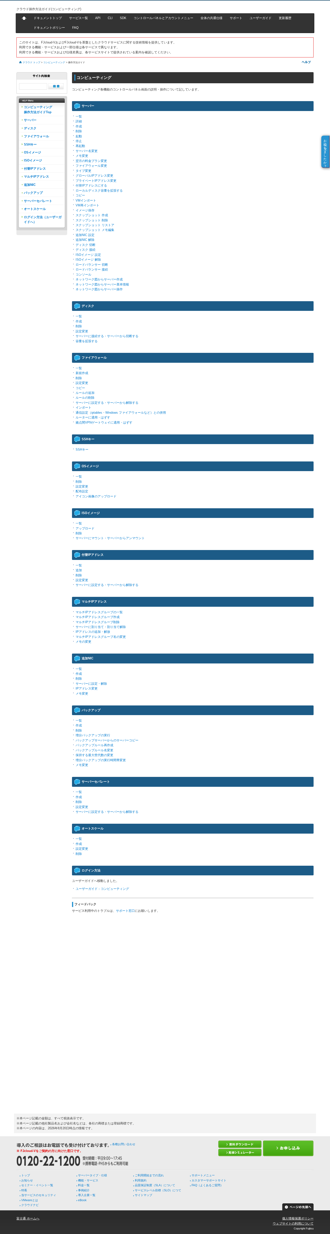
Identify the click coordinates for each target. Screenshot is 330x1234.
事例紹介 (84, 1190)
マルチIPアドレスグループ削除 (98, 622)
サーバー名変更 (87, 151)
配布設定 (82, 491)
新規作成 (82, 373)
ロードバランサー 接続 (92, 269)
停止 (79, 141)
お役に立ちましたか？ (325, 151)
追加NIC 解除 (85, 240)
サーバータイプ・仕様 (92, 1175)
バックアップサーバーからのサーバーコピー (107, 740)
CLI (110, 18)
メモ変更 (82, 156)
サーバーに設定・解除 (91, 683)
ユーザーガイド (261, 18)
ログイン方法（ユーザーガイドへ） (43, 219)
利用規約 (140, 1180)
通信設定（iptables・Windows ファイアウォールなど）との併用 (121, 412)
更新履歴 (285, 18)
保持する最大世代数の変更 (94, 755)
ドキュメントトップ (48, 18)
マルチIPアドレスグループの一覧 (99, 612)
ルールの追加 (85, 393)
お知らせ (27, 1180)
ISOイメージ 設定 (88, 255)
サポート (236, 18)
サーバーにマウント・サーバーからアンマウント (110, 538)
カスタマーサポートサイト (209, 1180)
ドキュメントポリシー (49, 27)
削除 (79, 131)
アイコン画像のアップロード (96, 496)
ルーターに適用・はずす (93, 417)
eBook (82, 1200)
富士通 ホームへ (27, 1218)
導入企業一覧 (86, 1195)
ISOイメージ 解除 (88, 259)
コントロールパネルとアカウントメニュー (163, 18)
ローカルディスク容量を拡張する (99, 190)
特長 (24, 1190)
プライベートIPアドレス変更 (96, 180)
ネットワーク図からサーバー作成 (99, 279)
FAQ (75, 27)
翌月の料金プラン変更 (91, 161)
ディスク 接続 (85, 249)
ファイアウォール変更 (91, 165)
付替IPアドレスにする (91, 185)
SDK (123, 18)
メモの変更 (83, 641)
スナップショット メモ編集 (95, 230)
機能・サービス (88, 1180)
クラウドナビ (30, 1205)
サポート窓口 (125, 911)
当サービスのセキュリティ (38, 1195)
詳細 (79, 121)
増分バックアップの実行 (93, 735)
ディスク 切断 (85, 245)
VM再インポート (87, 205)
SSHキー (82, 449)
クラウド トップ (31, 62)
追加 (79, 570)
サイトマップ (143, 1195)
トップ (25, 1175)
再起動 (80, 146)
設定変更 (82, 331)
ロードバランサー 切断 (92, 264)
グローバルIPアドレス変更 (94, 175)
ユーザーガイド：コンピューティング (102, 889)
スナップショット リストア (95, 225)
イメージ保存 (85, 210)
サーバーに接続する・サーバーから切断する (107, 336)
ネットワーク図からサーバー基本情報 (102, 284)
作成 (79, 126)
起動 (79, 136)
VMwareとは (29, 1200)
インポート (83, 407)
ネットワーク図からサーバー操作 (99, 289)
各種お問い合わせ (123, 1144)
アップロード (85, 528)
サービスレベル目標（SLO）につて (158, 1190)
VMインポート (86, 200)
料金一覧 (84, 1185)
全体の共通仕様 (211, 18)
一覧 (79, 116)
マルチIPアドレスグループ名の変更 (101, 637)
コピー (80, 195)
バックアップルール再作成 (94, 745)
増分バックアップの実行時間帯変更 (101, 760)
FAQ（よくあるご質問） (207, 1185)
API (97, 18)
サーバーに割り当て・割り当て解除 (101, 627)
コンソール (83, 274)
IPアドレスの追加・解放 (93, 632)
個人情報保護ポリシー (298, 1218)
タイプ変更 (83, 171)
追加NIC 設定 (85, 235)
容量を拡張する (87, 341)
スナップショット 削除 (92, 220)
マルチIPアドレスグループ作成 (98, 617)
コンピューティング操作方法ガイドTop (38, 109)
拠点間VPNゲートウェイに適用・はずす (104, 422)
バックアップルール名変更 (94, 750)
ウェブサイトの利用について (293, 1223)
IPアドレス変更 (87, 688)
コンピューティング (54, 62)
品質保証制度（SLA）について (155, 1185)
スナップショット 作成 (92, 215)
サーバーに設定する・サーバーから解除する (107, 402)
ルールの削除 (85, 397)
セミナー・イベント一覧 (37, 1185)
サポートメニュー (203, 1175)
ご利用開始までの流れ (149, 1175)
